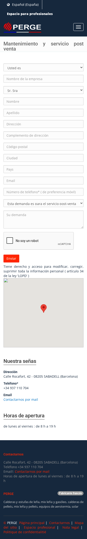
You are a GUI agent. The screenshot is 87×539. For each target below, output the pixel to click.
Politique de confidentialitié (24, 532)
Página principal (32, 523)
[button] (43, 308)
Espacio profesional (39, 527)
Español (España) (25, 4)
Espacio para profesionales (30, 14)
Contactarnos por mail (20, 399)
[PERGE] (22, 27)
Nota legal (70, 527)
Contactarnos (59, 523)
